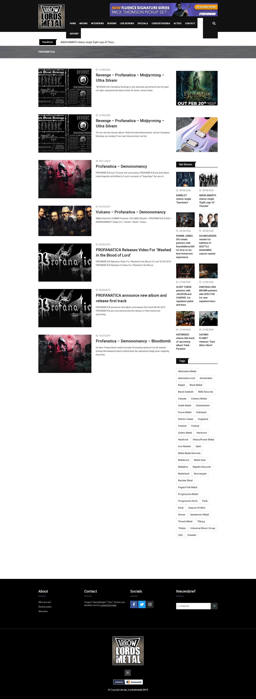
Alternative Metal (187, 371)
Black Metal (196, 385)
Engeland (203, 419)
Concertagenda (161, 23)
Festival (182, 426)
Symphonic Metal (199, 514)
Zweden (191, 535)
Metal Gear (200, 460)
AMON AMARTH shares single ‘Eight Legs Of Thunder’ (89, 42)
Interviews (97, 23)
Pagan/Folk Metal (187, 487)
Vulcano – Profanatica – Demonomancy (131, 212)
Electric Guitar (185, 419)
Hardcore (202, 432)
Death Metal (184, 405)
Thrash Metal (185, 521)
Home (73, 23)
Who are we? (45, 602)
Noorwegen (200, 473)
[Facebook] (134, 604)
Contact (190, 23)
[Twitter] (142, 604)
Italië (198, 446)
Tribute (182, 528)
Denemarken (203, 405)
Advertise (43, 611)
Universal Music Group (202, 528)
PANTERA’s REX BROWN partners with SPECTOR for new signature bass (208, 294)
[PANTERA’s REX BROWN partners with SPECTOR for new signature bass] (208, 271)
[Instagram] (150, 604)
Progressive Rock (187, 501)
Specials (142, 23)
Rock (181, 507)
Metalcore (183, 460)
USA (180, 535)
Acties (177, 23)
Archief (74, 33)
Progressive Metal (188, 494)
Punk (205, 501)
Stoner (181, 514)
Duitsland (201, 412)
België (181, 385)
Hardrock (183, 439)
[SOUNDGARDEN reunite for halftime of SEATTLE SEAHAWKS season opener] (208, 220)
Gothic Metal (185, 432)
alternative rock (186, 378)
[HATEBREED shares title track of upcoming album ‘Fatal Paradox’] (185, 319)
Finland (195, 426)
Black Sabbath (185, 391)
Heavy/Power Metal (203, 439)
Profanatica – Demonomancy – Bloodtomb (133, 341)
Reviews (111, 23)
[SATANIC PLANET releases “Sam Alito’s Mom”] (208, 319)
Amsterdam (206, 378)
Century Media (199, 398)
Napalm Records (202, 466)
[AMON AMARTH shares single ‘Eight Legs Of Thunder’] (208, 179)
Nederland (183, 473)
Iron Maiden (184, 446)
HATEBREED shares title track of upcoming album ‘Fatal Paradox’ (185, 341)
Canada (182, 398)
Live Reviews (127, 23)
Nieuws (83, 23)
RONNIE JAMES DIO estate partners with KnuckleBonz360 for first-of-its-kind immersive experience (185, 246)
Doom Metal (184, 412)
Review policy (45, 606)
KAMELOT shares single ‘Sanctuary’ (183, 199)
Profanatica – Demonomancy (121, 166)
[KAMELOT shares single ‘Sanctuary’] (185, 179)
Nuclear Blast (185, 480)
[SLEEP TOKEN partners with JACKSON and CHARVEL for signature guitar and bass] (185, 271)
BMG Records (205, 391)
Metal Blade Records (189, 453)
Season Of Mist (196, 507)
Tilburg (201, 521)
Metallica (183, 466)
